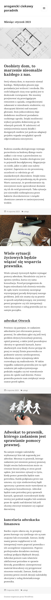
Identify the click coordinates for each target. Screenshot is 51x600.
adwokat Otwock (17, 320)
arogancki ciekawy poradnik (18, 8)
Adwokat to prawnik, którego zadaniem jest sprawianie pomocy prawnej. (25, 438)
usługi (26, 211)
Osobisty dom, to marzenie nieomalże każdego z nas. (23, 70)
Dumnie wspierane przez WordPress (18, 597)
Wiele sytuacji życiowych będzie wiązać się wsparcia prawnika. (22, 259)
